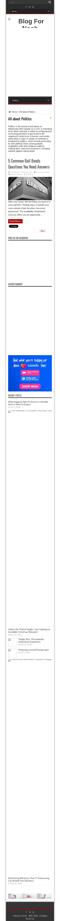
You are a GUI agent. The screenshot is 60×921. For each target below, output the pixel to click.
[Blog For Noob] (30, 28)
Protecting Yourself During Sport (33, 650)
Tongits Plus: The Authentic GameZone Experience (31, 640)
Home (14, 112)
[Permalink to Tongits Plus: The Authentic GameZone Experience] (12, 646)
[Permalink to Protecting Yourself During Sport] (12, 656)
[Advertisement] (30, 63)
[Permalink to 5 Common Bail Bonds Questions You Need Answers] (30, 199)
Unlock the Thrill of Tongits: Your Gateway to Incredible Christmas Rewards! (29, 630)
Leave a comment (16, 174)
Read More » (15, 221)
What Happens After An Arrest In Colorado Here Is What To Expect (28, 403)
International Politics (43, 172)
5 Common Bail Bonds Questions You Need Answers (29, 164)
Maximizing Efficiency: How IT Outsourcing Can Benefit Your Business (28, 879)
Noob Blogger (15, 172)
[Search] (49, 2)
